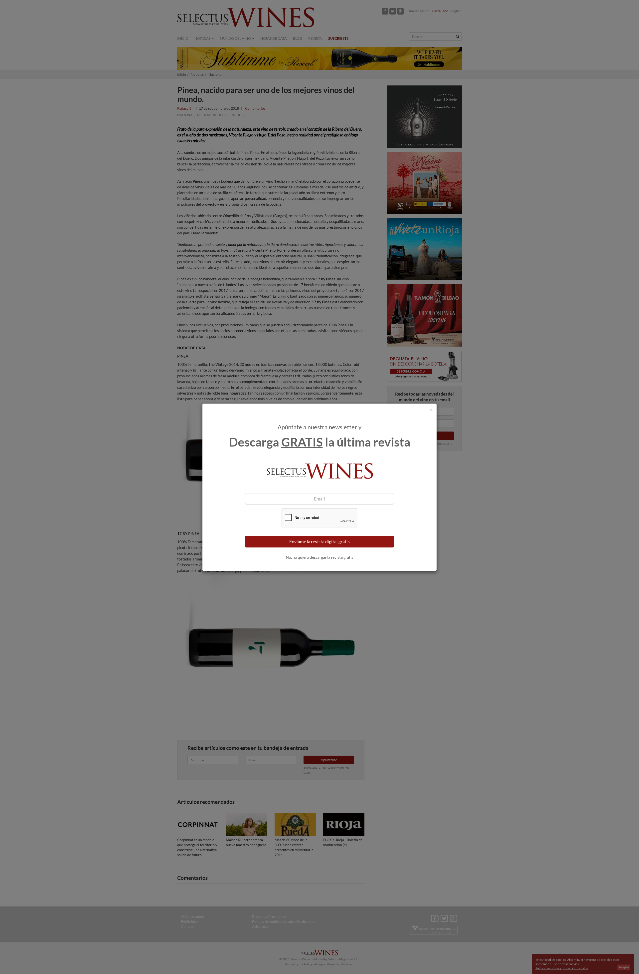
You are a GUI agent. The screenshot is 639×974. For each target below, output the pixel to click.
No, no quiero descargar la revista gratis (319, 557)
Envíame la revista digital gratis (319, 541)
